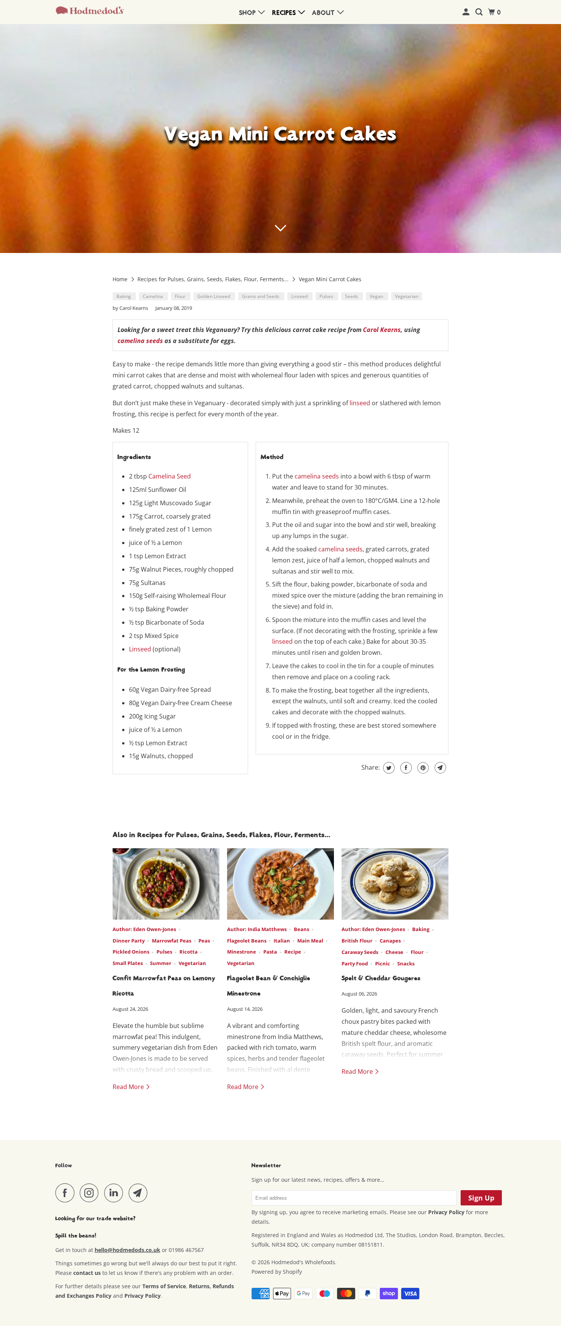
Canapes (390, 940)
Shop (248, 13)
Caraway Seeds (360, 952)
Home (121, 279)
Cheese (394, 952)
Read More (129, 1087)
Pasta (270, 951)
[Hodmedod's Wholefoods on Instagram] (91, 1192)
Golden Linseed (214, 296)
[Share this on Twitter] (388, 767)
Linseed (300, 296)
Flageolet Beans (246, 940)
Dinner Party (129, 940)
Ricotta (188, 951)
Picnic (382, 963)
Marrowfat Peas (171, 940)
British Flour (357, 940)
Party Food (355, 963)
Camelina (153, 296)
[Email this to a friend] (439, 767)
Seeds (352, 296)
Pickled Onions (131, 951)
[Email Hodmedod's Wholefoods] (140, 1192)
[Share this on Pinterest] (422, 767)
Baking (124, 296)
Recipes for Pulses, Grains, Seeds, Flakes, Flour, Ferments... (213, 279)
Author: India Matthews (257, 929)
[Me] (467, 12)
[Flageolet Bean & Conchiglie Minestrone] (280, 884)
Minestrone (241, 951)
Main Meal (310, 940)
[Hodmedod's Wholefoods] (89, 12)
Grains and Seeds (261, 296)
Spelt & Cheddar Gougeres (381, 978)
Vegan (377, 296)
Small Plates (128, 963)
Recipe (292, 951)
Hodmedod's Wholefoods (303, 1262)
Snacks (405, 963)
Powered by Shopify (276, 1271)
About (324, 13)
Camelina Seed (169, 476)
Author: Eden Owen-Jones (144, 929)
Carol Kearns (382, 329)
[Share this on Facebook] (405, 767)
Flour (181, 296)
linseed (360, 403)
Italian (282, 940)
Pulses (326, 296)
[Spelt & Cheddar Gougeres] (395, 884)
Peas (204, 940)
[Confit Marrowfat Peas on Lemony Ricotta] (166, 884)
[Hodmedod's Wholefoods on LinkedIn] (115, 1192)
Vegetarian (406, 296)
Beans (301, 929)
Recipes (285, 13)
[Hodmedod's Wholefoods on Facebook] (66, 1192)
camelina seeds (140, 341)
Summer (160, 963)
